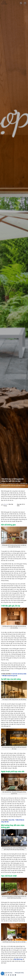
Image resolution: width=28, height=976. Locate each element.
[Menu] (6, 2)
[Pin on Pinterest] (13, 975)
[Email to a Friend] (11, 975)
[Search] (21, 3)
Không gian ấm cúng (7, 972)
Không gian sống (19, 972)
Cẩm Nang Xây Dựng (13, 483)
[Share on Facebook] (6, 975)
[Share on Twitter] (8, 975)
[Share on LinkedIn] (15, 975)
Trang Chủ (3, 483)
